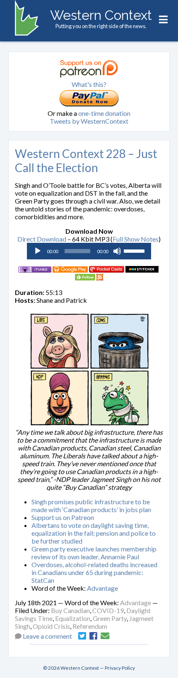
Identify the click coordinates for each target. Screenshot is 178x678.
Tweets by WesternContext (89, 121)
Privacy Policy (120, 668)
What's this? (89, 84)
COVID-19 (108, 610)
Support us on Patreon (62, 517)
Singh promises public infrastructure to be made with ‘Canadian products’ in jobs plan (91, 505)
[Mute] (117, 251)
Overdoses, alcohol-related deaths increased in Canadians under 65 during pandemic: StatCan (94, 572)
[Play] (38, 251)
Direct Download (41, 239)
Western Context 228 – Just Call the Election (86, 160)
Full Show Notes (136, 239)
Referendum (89, 626)
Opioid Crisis (51, 626)
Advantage (102, 588)
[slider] (135, 250)
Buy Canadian (70, 610)
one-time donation (104, 113)
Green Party (110, 618)
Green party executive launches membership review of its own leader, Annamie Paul (93, 553)
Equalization (72, 618)
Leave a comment (47, 636)
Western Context (101, 15)
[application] (89, 251)
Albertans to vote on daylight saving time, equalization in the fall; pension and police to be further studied (93, 533)
